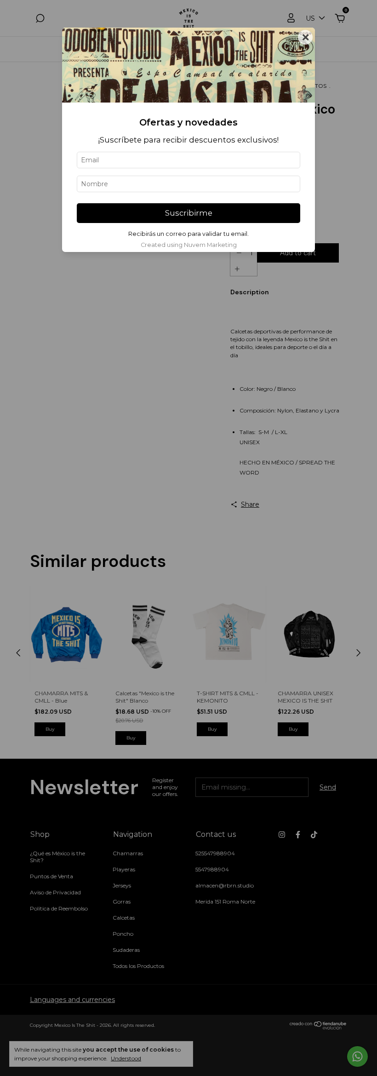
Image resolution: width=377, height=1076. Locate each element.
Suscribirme (188, 212)
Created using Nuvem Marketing (189, 244)
